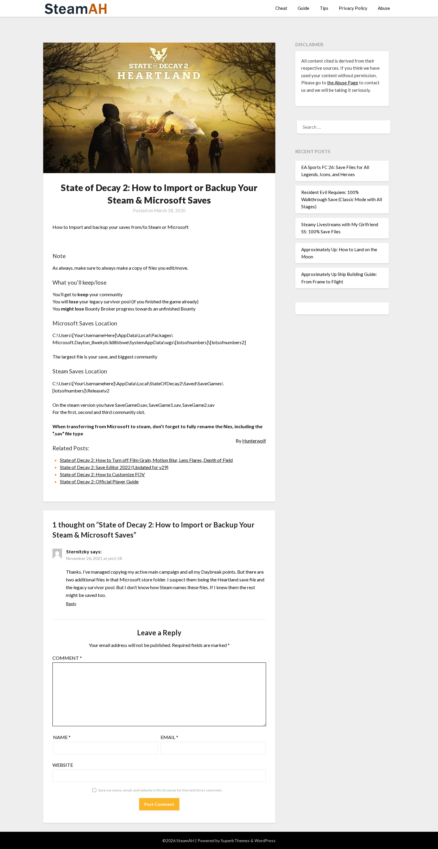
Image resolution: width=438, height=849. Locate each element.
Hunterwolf (254, 440)
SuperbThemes (235, 840)
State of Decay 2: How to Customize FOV (102, 474)
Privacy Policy (353, 8)
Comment (67, 658)
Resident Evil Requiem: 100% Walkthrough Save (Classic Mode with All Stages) (341, 199)
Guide (303, 8)
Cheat (281, 8)
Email (169, 737)
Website (62, 765)
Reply (71, 603)
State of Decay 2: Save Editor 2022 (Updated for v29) (114, 467)
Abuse (384, 8)
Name (62, 737)
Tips (324, 8)
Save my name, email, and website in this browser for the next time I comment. (160, 790)
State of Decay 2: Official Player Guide (99, 481)
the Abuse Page (342, 82)
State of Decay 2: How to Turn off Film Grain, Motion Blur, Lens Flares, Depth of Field (146, 460)
